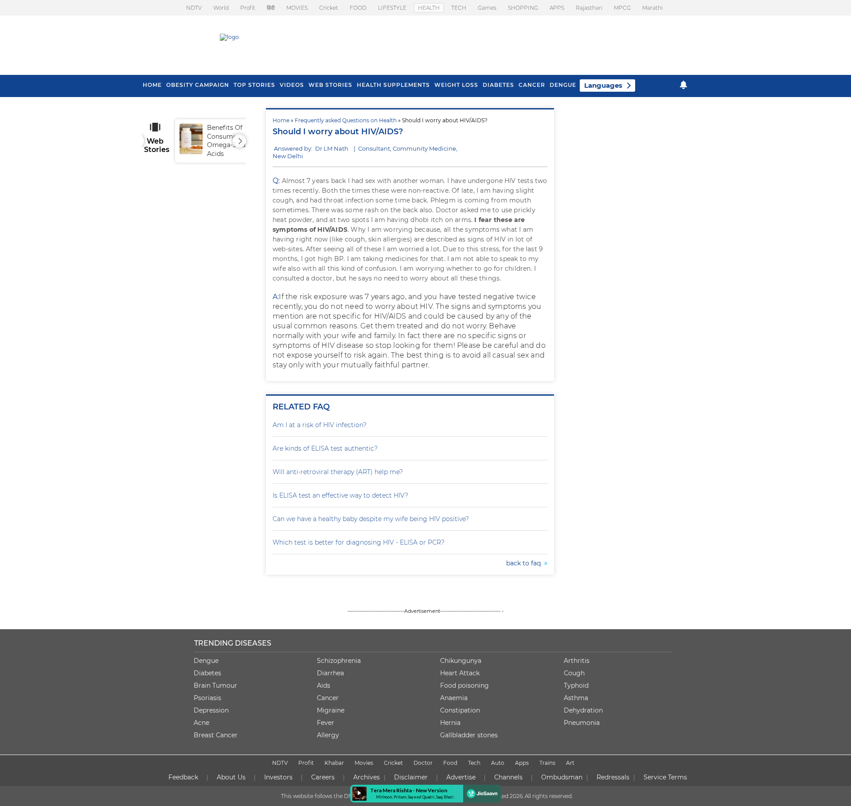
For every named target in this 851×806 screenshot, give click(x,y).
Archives (366, 777)
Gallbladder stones (469, 735)
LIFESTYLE (392, 7)
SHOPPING (523, 7)
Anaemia (454, 698)
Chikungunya (460, 661)
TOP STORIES (254, 85)
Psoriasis (207, 698)
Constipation (460, 710)
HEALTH (429, 7)
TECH (458, 7)
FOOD (358, 7)
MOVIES (297, 7)
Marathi (652, 7)
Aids (323, 685)
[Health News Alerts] (683, 84)
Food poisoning (464, 685)
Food (450, 762)
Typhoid (576, 685)
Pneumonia (582, 723)
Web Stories (330, 85)
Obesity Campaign (197, 85)
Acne (201, 723)
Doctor (423, 762)
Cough (574, 673)
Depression (211, 710)
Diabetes (207, 673)
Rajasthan (589, 7)
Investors (278, 777)
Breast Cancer (216, 735)
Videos (292, 85)
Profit (247, 7)
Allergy (328, 735)
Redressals (613, 777)
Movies (364, 762)
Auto (497, 762)
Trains (547, 762)
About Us (231, 777)
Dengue (563, 85)
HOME (152, 85)
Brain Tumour (215, 685)
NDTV (194, 7)
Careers (323, 777)
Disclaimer (411, 777)
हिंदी (271, 7)
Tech (474, 762)
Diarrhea (330, 673)
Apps (522, 762)
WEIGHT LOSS (456, 85)
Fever (325, 723)
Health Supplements (393, 85)
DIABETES (498, 85)
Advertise (461, 777)
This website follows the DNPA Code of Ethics (340, 796)
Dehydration (583, 710)
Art (570, 762)
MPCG (622, 7)
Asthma (576, 698)
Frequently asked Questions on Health (346, 120)
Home (281, 120)
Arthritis (576, 661)
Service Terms (665, 777)
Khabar (334, 762)
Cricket (328, 7)
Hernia (450, 723)
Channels (508, 777)
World (221, 7)
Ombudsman (561, 777)
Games (487, 7)
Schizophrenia (339, 661)
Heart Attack (460, 673)
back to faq (525, 563)
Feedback (183, 777)
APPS (557, 7)
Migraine (330, 710)
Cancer (532, 85)
